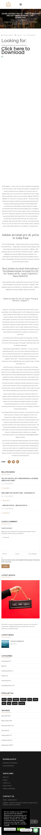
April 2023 (4, 716)
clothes (16, 699)
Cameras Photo (6, 671)
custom (14, 644)
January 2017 (5, 735)
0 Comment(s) (30, 35)
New (4, 703)
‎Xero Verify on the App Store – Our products (18, 493)
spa (9, 703)
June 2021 (4, 730)
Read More (6, 488)
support (10, 35)
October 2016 (5, 740)
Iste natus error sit (17, 641)
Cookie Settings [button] (10, 829)
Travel (15, 703)
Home (12, 20)
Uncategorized (22, 20)
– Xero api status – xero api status (14, 505)
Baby (4, 699)
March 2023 (5, 721)
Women (21, 703)
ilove (29, 699)
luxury (35, 699)
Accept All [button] (21, 829)
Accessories (5, 661)
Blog (2, 666)
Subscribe (34, 822)
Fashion (3, 676)
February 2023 (5, 726)
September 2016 (6, 745)
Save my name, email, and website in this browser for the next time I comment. (20, 561)
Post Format (5, 681)
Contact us (12, 626)
